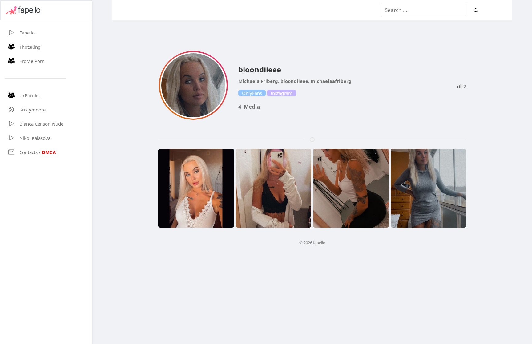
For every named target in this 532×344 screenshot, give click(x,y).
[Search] (476, 10)
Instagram (281, 93)
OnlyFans (252, 93)
